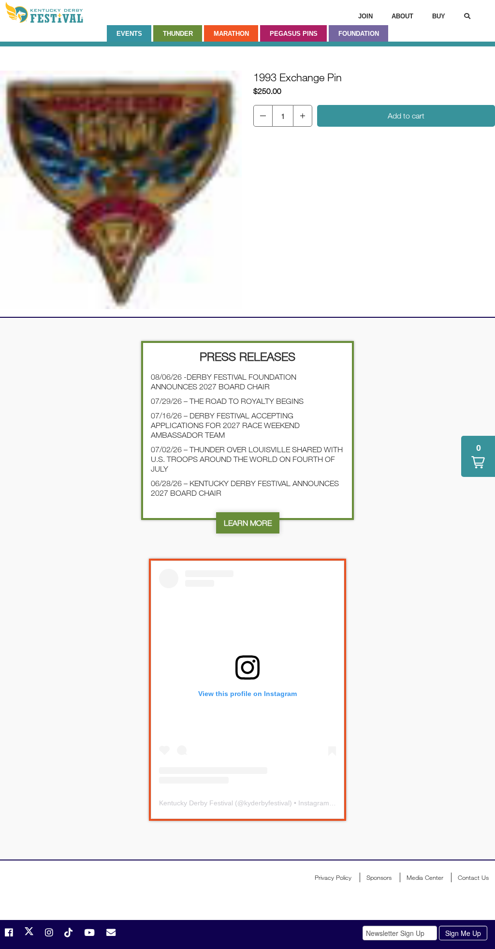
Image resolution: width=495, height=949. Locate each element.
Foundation (358, 33)
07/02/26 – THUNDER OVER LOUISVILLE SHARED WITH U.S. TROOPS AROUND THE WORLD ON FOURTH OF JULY (247, 459)
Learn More (248, 523)
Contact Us (473, 877)
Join (365, 16)
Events (129, 33)
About (402, 16)
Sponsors (379, 877)
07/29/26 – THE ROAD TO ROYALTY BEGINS (227, 401)
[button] (263, 116)
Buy (438, 16)
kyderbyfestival (267, 803)
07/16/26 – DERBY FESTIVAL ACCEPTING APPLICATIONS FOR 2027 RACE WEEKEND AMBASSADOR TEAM (225, 425)
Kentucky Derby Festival (56, 12)
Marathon (231, 33)
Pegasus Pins (294, 33)
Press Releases (247, 356)
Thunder (178, 33)
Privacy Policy (333, 877)
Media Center (425, 877)
